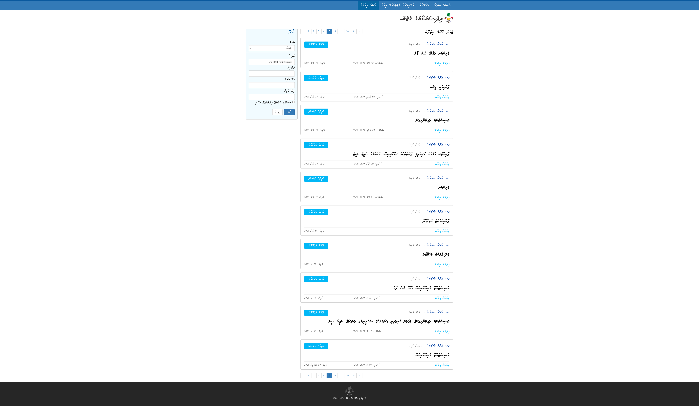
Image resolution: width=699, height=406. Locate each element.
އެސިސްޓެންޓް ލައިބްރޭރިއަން (432, 120)
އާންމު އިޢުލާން (368, 5)
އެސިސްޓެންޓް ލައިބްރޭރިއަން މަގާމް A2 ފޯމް (421, 288)
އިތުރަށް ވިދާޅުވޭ (442, 63)
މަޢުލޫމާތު (424, 5)
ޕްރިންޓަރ (444, 188)
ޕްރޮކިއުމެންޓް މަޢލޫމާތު (436, 221)
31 (354, 31)
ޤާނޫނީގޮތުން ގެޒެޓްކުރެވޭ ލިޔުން (397, 5)
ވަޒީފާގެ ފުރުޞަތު (316, 78)
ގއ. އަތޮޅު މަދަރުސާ (437, 44)
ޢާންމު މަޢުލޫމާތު (316, 44)
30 (347, 31)
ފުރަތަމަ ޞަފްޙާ (442, 5)
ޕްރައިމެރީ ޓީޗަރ (439, 87)
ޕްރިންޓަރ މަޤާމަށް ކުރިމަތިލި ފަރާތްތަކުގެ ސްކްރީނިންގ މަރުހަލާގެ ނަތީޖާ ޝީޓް (401, 154)
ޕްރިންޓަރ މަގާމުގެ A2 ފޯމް (431, 53)
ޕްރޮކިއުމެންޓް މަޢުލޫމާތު (436, 255)
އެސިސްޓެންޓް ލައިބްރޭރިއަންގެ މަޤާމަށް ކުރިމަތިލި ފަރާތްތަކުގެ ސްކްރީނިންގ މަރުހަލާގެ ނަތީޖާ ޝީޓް (389, 322)
